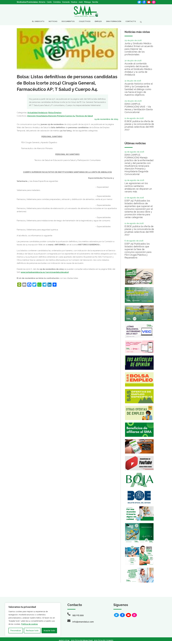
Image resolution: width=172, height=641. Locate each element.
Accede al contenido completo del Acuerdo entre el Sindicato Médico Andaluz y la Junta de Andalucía (138, 69)
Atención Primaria (56, 116)
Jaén (81, 2)
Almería (42, 2)
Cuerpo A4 (70, 116)
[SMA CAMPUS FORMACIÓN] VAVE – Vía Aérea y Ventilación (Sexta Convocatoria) (139, 108)
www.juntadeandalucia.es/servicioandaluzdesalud (45, 272)
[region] (32, 619)
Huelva (74, 2)
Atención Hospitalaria (37, 116)
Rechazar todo (32, 631)
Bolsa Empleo (54, 112)
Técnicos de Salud (84, 116)
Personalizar (15, 631)
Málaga (87, 2)
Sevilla (95, 2)
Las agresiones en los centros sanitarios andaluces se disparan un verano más (138, 187)
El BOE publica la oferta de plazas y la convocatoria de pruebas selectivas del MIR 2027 (139, 125)
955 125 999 (78, 615)
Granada (66, 2)
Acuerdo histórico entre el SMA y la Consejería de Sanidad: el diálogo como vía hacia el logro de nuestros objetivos (139, 89)
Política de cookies (29, 624)
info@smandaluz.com (83, 622)
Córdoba (57, 2)
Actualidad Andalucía (37, 112)
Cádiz (49, 2)
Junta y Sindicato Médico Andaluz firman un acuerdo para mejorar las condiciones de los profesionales (139, 49)
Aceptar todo (49, 631)
